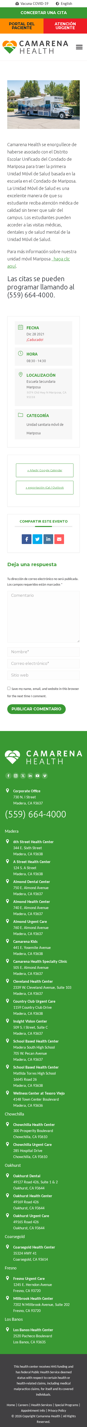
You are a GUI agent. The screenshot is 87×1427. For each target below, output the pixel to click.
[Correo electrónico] (59, 539)
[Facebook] (8, 776)
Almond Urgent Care (30, 921)
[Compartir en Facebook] (26, 539)
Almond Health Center (31, 901)
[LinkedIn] (48, 539)
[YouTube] (37, 776)
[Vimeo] (45, 776)
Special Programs (66, 1405)
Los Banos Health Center (33, 1330)
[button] (79, 47)
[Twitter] (23, 776)
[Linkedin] (30, 776)
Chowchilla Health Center (34, 1124)
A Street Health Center (32, 861)
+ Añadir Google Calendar (44, 470)
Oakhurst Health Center (32, 1196)
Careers (23, 1405)
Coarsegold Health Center (34, 1247)
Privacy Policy (57, 1411)
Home (11, 1405)
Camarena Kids (25, 941)
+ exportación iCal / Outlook (45, 487)
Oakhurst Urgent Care (31, 1215)
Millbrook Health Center (33, 1298)
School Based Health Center (36, 1041)
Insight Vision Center (30, 1021)
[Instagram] (16, 776)
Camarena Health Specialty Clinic (40, 961)
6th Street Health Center (33, 841)
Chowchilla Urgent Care (32, 1144)
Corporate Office (26, 791)
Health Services (41, 1405)
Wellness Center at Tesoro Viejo (39, 1093)
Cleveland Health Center (33, 981)
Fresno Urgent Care (29, 1278)
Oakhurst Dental (26, 1176)
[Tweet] (37, 539)
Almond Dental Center (31, 881)
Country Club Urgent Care (34, 1001)
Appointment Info (33, 1411)
